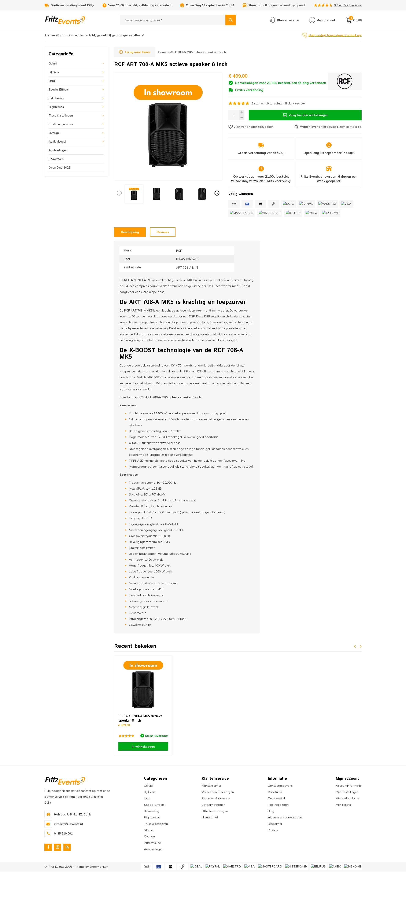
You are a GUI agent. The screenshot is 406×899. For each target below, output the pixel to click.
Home (162, 52)
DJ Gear (54, 72)
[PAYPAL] (306, 204)
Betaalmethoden (213, 805)
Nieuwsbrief (210, 817)
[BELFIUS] (293, 213)
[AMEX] (311, 213)
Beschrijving (130, 232)
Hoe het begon (278, 805)
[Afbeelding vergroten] (168, 126)
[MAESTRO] (327, 204)
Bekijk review (295, 103)
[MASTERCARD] (241, 213)
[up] (241, 112)
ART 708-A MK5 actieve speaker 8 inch (198, 52)
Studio (148, 830)
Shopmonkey (98, 867)
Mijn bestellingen (347, 792)
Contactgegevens (280, 786)
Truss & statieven (61, 115)
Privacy (273, 830)
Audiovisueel (57, 141)
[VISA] (346, 204)
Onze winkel (276, 798)
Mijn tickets (343, 805)
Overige (54, 133)
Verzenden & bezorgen (218, 792)
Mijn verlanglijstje (347, 798)
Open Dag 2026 (59, 167)
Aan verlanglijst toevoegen (254, 127)
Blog (271, 811)
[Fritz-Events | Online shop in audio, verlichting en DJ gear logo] (65, 20)
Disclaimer (275, 824)
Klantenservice (212, 786)
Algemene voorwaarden (285, 817)
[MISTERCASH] (269, 213)
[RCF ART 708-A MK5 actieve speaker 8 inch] (143, 685)
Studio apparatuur (61, 124)
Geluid (53, 63)
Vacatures (275, 792)
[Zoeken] (230, 20)
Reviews (163, 232)
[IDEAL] (288, 204)
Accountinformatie (349, 786)
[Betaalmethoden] (234, 204)
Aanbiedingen (58, 150)
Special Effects (59, 89)
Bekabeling (56, 98)
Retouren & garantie (216, 798)
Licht (52, 81)
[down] (241, 117)
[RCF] (345, 82)
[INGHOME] (330, 213)
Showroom (56, 159)
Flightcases (56, 107)
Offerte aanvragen (215, 811)
